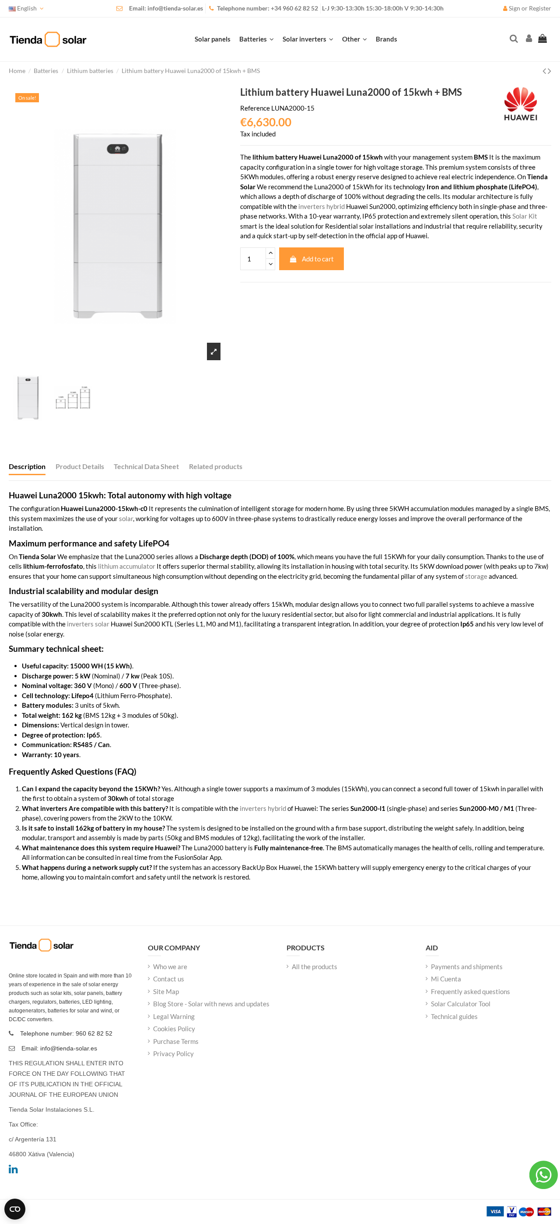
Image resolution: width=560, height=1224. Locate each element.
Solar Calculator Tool (460, 1004)
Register (540, 8)
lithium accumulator (126, 566)
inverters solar (88, 624)
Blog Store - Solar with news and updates (211, 1004)
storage (476, 576)
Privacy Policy (173, 1053)
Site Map (166, 991)
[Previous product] (545, 70)
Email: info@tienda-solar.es (166, 8)
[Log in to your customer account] (528, 39)
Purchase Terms (176, 1041)
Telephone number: (244, 8)
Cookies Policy (174, 1029)
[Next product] (549, 70)
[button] (354, 39)
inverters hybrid (321, 206)
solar (126, 518)
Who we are (170, 966)
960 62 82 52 (300, 8)
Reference (255, 108)
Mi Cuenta (446, 979)
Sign (515, 8)
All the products (314, 966)
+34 (277, 8)
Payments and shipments (467, 966)
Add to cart (318, 259)
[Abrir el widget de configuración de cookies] (14, 1209)
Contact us (168, 979)
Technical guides (454, 1016)
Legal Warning (174, 1016)
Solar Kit (524, 216)
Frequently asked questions (470, 991)
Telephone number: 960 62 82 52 (66, 1033)
